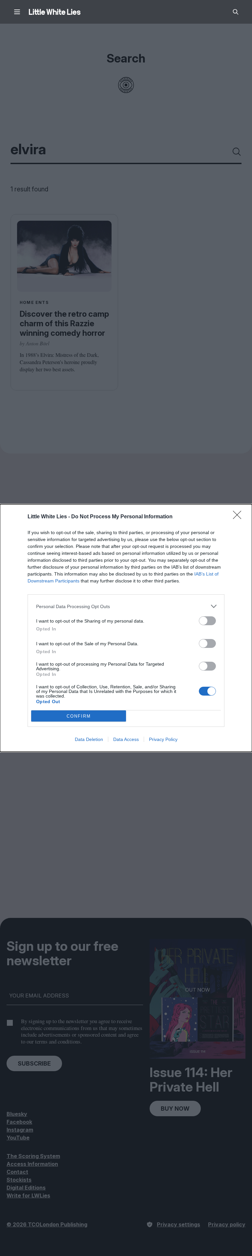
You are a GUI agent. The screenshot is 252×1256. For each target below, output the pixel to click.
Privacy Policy (163, 739)
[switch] (207, 620)
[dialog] (126, 628)
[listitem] (126, 606)
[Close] (239, 517)
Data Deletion (89, 739)
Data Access (126, 739)
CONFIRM (79, 716)
